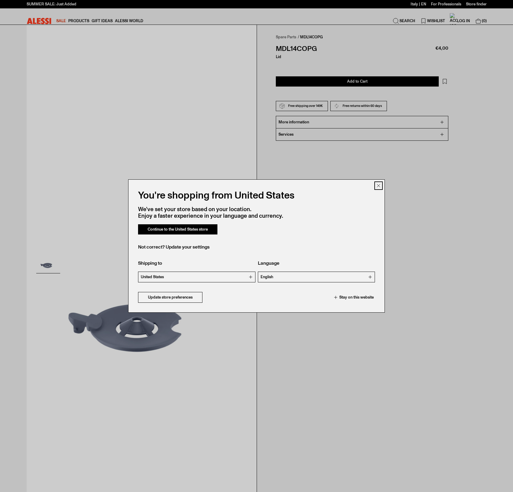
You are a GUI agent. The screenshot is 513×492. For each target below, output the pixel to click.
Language (268, 263)
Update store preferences (170, 297)
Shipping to (150, 263)
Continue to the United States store (178, 229)
